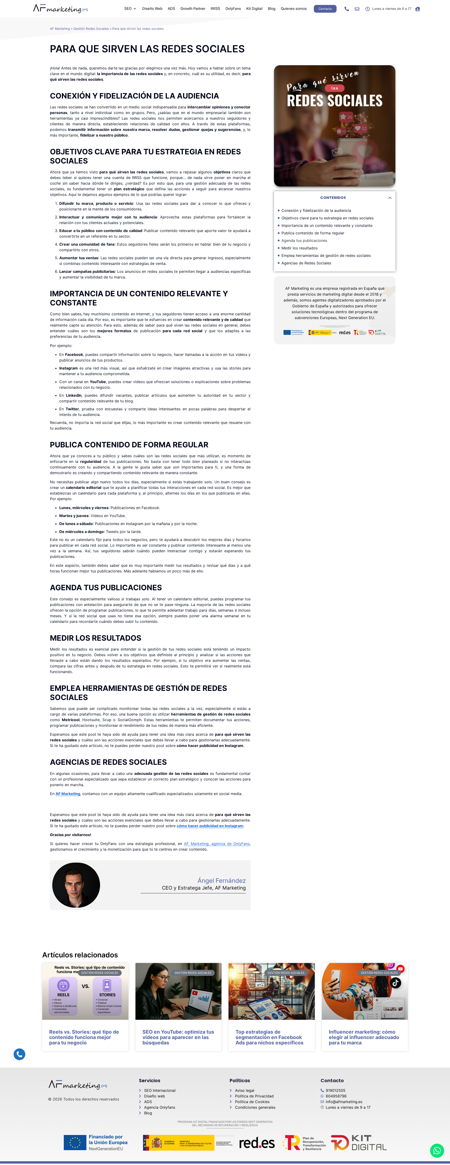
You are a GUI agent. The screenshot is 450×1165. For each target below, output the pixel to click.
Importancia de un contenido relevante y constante (326, 225)
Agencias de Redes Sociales (306, 263)
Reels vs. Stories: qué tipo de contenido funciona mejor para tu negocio (84, 1037)
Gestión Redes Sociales (91, 28)
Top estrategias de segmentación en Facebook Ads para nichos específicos (270, 1037)
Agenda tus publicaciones (304, 240)
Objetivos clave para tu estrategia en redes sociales (327, 218)
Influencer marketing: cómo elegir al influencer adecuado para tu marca (364, 1037)
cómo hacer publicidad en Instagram (210, 825)
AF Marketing (60, 28)
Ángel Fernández (222, 880)
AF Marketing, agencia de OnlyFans (217, 843)
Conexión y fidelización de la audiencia (316, 210)
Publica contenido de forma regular (312, 233)
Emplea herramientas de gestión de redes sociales (326, 255)
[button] (390, 198)
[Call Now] (19, 1054)
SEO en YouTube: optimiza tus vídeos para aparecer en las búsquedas (178, 1037)
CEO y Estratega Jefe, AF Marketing (204, 888)
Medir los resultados (299, 248)
